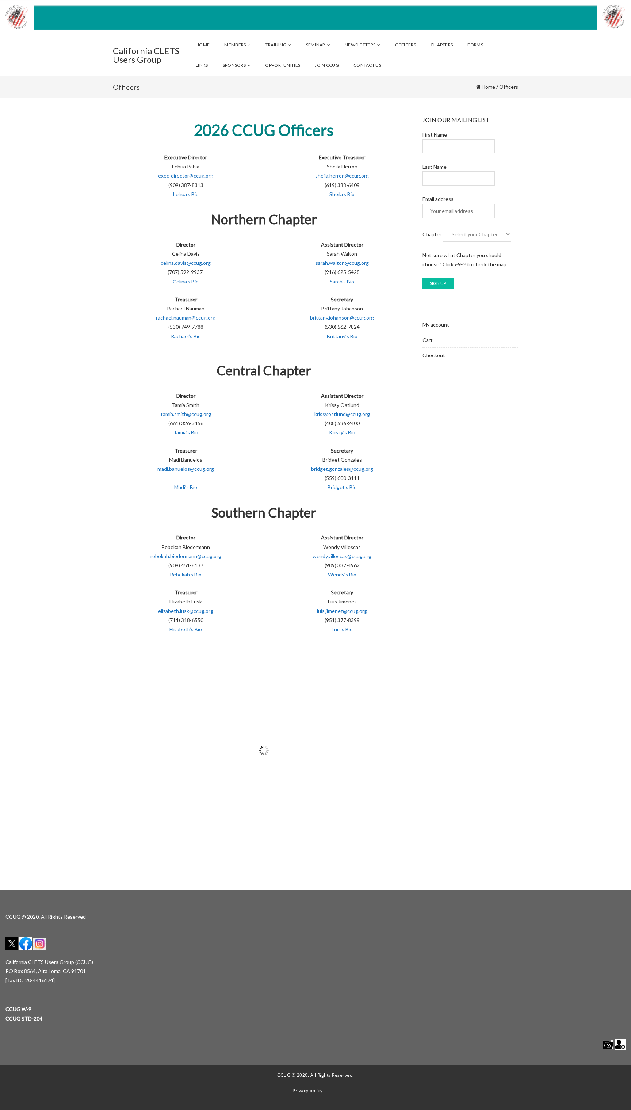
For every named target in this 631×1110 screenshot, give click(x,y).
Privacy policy (307, 1090)
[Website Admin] (620, 1044)
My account (435, 324)
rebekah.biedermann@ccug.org (185, 556)
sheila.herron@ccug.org (342, 175)
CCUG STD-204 (23, 1018)
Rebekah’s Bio (186, 574)
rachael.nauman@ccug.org (185, 317)
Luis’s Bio (342, 629)
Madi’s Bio (185, 487)
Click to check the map (474, 264)
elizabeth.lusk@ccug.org (185, 611)
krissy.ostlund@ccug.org (342, 414)
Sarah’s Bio (342, 281)
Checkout (433, 355)
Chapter (431, 234)
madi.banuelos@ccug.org (185, 469)
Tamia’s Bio (185, 432)
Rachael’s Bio (186, 336)
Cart (427, 340)
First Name (434, 134)
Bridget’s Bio (342, 487)
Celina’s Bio (186, 281)
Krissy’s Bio (342, 432)
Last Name (434, 167)
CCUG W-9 (18, 1009)
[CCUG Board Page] (608, 1044)
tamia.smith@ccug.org (186, 414)
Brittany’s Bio (342, 336)
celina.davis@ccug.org (186, 263)
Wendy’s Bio (342, 574)
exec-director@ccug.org (185, 175)
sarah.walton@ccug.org (342, 263)
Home (488, 87)
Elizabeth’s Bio (185, 629)
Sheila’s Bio (342, 194)
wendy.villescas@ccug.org (342, 556)
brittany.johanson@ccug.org (342, 317)
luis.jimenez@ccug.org (342, 611)
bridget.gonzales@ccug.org (342, 469)
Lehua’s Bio (186, 194)
